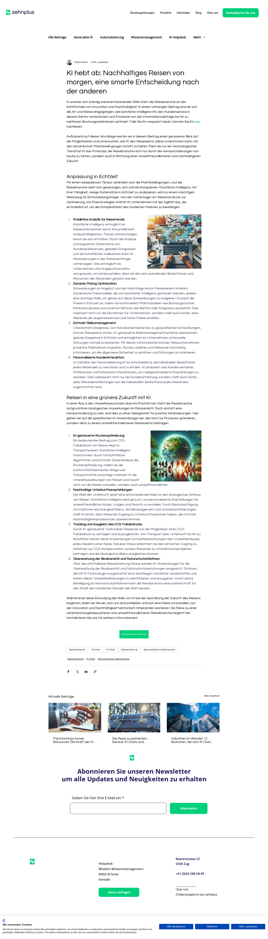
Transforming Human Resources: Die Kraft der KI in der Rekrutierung (75, 740)
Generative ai (129, 649)
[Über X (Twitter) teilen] (77, 671)
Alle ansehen (212, 696)
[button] (165, 12)
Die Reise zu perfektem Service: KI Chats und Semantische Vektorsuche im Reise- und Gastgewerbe (134, 740)
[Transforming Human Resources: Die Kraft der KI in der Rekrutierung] (74, 717)
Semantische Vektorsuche (159, 649)
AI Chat (96, 649)
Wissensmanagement (146, 37)
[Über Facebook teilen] (68, 671)
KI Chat (110, 649)
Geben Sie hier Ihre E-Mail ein (96, 798)
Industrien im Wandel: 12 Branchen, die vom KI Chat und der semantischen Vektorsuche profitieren (191, 740)
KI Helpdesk (177, 37)
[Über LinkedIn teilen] (86, 671)
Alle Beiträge (57, 37)
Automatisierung (112, 37)
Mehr (197, 37)
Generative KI (83, 37)
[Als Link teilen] (95, 671)
